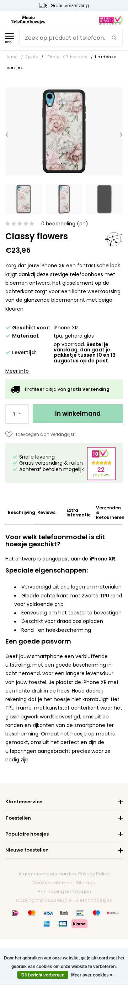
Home (11, 57)
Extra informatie (78, 512)
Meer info (17, 370)
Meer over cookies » (91, 975)
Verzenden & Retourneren (110, 512)
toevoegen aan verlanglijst (45, 434)
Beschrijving (21, 512)
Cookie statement (53, 882)
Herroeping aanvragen (64, 891)
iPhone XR (66, 327)
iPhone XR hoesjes (67, 57)
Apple (31, 57)
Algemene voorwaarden (47, 873)
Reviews (46, 512)
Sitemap (86, 882)
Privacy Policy (94, 873)
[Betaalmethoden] (15, 913)
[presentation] (6, 134)
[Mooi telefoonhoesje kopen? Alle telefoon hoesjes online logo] (28, 19)
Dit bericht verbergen (42, 975)
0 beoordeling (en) (64, 223)
